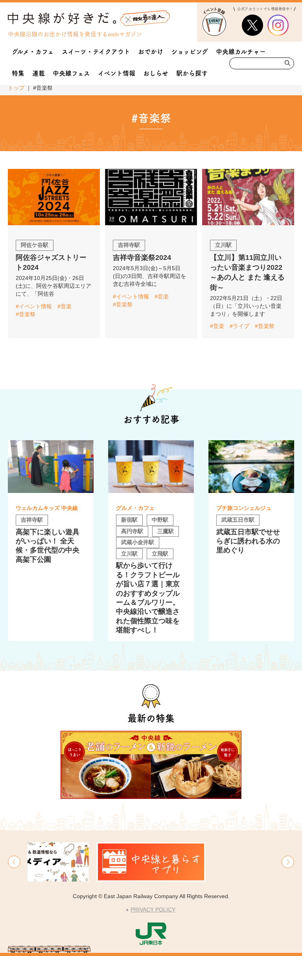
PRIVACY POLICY (153, 909)
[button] (14, 862)
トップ (16, 88)
